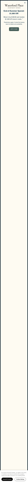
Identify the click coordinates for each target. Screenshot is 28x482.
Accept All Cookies (7, 479)
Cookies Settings (20, 479)
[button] (14, 29)
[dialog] (14, 241)
